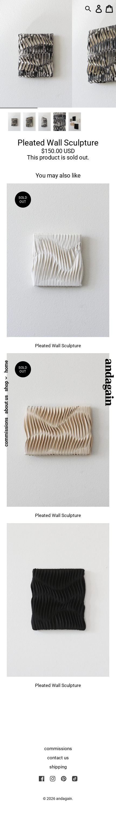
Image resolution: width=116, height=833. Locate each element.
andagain (64, 798)
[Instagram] (52, 778)
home (6, 366)
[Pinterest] (63, 778)
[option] (14, 121)
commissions (6, 431)
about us (6, 404)
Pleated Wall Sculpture (58, 345)
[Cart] (109, 8)
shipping (58, 767)
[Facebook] (41, 778)
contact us (58, 757)
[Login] (99, 8)
